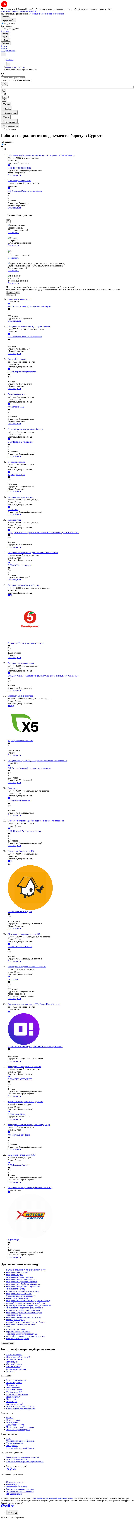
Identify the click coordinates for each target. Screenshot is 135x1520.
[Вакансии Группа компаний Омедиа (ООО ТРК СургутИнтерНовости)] (70, 1029)
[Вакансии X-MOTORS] (70, 1216)
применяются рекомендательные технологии (53, 1498)
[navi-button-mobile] (3, 54)
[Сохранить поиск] (3, 91)
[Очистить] (4, 84)
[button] (4, 46)
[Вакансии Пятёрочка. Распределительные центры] (70, 619)
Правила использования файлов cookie (46, 14)
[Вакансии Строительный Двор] (70, 887)
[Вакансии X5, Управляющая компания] (70, 723)
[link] (5, 40)
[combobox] (13, 77)
